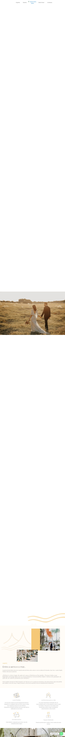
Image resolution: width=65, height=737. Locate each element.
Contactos (49, 2)
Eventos (25, 2)
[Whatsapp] (61, 733)
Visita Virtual (41, 2)
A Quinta (18, 2)
